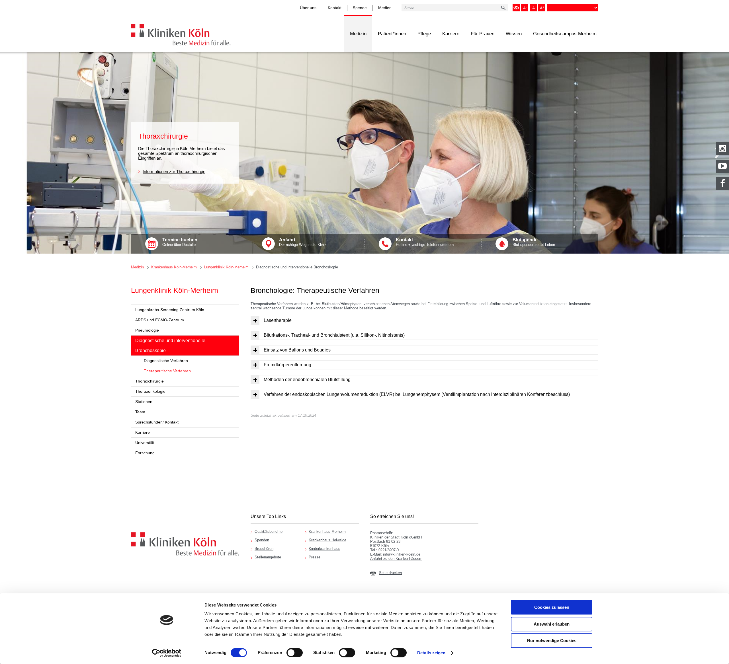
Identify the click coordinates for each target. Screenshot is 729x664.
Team (140, 412)
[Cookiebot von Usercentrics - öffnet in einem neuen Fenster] (167, 653)
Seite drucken (390, 573)
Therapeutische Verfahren (167, 371)
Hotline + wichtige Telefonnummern (425, 242)
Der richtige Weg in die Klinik (303, 242)
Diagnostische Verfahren (166, 360)
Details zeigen (431, 652)
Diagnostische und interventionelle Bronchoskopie (297, 267)
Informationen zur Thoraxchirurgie (174, 171)
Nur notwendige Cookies (551, 640)
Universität (144, 442)
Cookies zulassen (551, 607)
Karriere (450, 33)
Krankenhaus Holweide (327, 540)
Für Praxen (482, 33)
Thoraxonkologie (150, 391)
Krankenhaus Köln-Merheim (174, 267)
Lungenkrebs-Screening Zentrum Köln (169, 309)
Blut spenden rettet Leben (534, 242)
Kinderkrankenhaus (324, 548)
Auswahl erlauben (552, 624)
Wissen (514, 33)
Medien (385, 7)
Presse (314, 557)
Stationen (143, 401)
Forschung (145, 453)
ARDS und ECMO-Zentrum (159, 320)
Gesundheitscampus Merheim (565, 33)
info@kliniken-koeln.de (401, 554)
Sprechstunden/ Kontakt (157, 422)
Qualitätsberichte (268, 531)
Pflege (424, 33)
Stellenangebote (268, 557)
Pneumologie (147, 330)
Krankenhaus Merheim (327, 531)
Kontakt (334, 7)
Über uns (308, 7)
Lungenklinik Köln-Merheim (226, 267)
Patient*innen (392, 33)
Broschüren (264, 548)
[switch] (294, 652)
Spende (360, 7)
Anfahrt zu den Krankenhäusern (396, 558)
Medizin (358, 33)
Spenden (262, 540)
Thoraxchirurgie (149, 381)
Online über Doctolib (179, 242)
